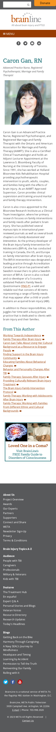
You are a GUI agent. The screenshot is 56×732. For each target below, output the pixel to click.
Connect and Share (14, 522)
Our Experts (10, 508)
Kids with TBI (10, 579)
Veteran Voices (12, 610)
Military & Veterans (14, 574)
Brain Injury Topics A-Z (17, 549)
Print (39, 43)
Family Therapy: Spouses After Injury (24, 377)
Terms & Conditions (15, 540)
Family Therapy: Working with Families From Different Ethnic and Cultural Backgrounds (25, 406)
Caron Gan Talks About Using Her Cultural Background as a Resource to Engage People (27, 346)
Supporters (10, 517)
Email (32, 43)
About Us (8, 494)
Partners (8, 513)
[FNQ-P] (25, 286)
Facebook (18, 43)
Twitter (25, 43)
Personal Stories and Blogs (19, 605)
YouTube (19, 681)
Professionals (11, 570)
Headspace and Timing (17, 654)
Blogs (6, 632)
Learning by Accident (15, 659)
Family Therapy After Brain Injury (22, 339)
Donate (48, 3)
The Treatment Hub (15, 592)
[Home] (28, 20)
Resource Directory (15, 615)
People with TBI (12, 560)
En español (9, 596)
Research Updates (14, 619)
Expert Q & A (10, 601)
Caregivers (9, 565)
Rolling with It (11, 673)
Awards (7, 504)
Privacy (7, 536)
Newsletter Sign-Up (14, 531)
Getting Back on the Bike (18, 637)
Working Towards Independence (22, 335)
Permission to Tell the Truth (20, 663)
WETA (6, 527)
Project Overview (13, 499)
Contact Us (28, 720)
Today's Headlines (14, 624)
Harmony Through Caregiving (21, 641)
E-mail (15, 709)
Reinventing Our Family (17, 668)
